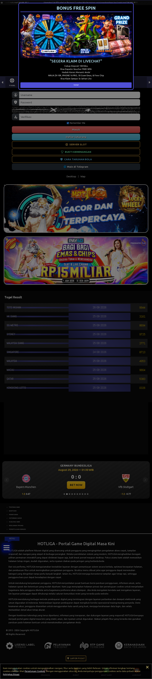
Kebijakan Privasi (11, 674)
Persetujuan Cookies (35, 671)
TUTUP (76, 85)
